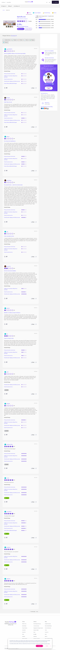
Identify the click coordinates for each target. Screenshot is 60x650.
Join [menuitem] (46, 2)
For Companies (55, 2)
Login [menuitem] (49, 2)
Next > (37, 611)
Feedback (23, 636)
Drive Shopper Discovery (37, 623)
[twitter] (43, 108)
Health (18, 18)
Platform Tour (24, 623)
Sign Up (46, 636)
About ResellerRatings (48, 625)
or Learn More (49, 70)
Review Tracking (24, 638)
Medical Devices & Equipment (23, 18)
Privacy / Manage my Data (48, 638)
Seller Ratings (24, 625)
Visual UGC (24, 632)
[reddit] (44, 108)
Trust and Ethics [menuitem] (9, 2)
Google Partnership (48, 623)
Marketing (35, 636)
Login (45, 634)
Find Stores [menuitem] (3, 2)
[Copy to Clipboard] (48, 108)
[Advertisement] (49, 41)
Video (23, 634)
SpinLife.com (21, 17)
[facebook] (41, 108)
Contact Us (46, 632)
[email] (46, 108)
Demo (34, 632)
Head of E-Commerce (37, 638)
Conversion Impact (36, 625)
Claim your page (48, 88)
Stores (4, 10)
